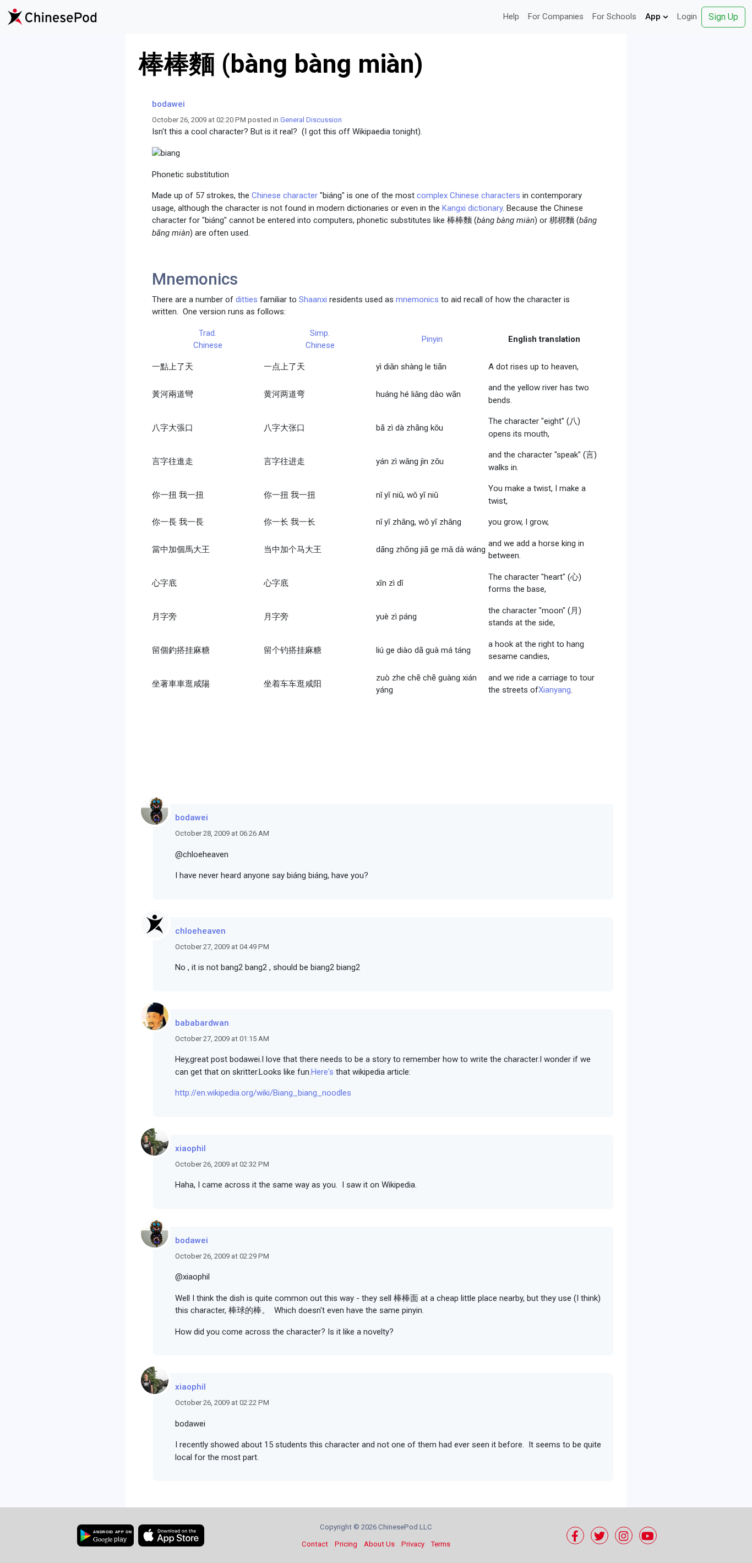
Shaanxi (313, 299)
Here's (322, 1072)
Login (687, 16)
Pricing (346, 1544)
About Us (379, 1544)
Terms (440, 1544)
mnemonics (417, 299)
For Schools (614, 16)
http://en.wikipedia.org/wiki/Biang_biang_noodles (263, 1093)
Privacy (412, 1544)
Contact (315, 1544)
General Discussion (311, 120)
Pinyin (432, 339)
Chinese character (285, 195)
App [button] (654, 16)
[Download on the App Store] (171, 1535)
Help (511, 16)
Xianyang (554, 690)
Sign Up (723, 17)
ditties (247, 299)
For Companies (556, 16)
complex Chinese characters (468, 195)
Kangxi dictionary (472, 208)
